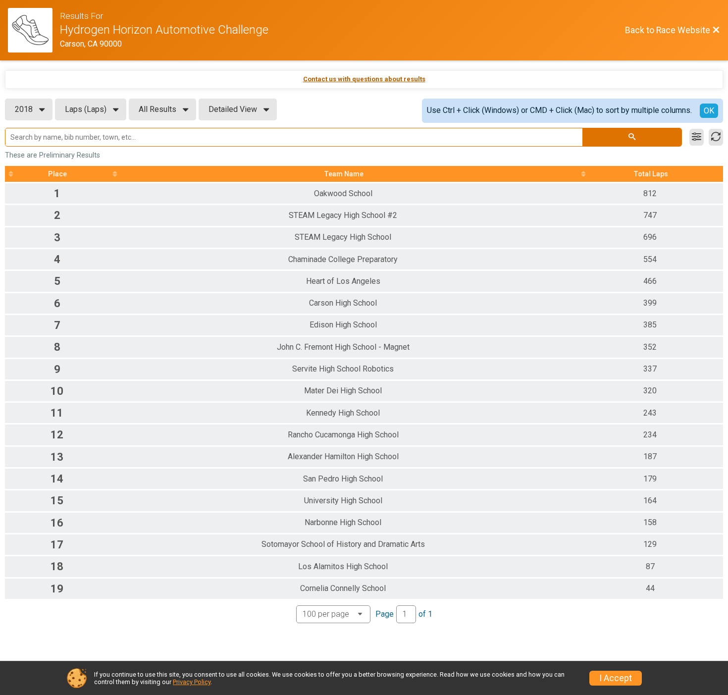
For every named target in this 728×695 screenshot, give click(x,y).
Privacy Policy (191, 682)
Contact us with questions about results (364, 79)
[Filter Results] (696, 137)
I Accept (615, 678)
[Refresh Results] (716, 137)
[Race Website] (34, 30)
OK (709, 110)
